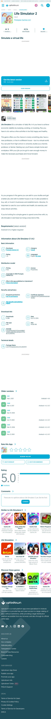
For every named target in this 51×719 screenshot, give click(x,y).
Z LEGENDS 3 (20, 587)
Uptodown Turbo (9, 683)
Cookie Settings (7, 705)
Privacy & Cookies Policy (10, 702)
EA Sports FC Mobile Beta (33, 587)
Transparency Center (8, 649)
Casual (33, 250)
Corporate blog (6, 655)
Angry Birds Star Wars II (20, 527)
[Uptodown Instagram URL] (14, 626)
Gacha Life (7, 527)
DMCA (3, 712)
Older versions (25, 88)
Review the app (25, 457)
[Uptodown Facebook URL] (22, 626)
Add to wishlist (9, 462)
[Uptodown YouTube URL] (2, 626)
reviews (7, 32)
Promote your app (7, 677)
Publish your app (7, 673)
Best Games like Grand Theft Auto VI (29, 1)
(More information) (12, 283)
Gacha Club (33, 527)
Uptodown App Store (9, 670)
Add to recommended (36, 462)
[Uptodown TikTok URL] (6, 626)
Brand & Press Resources (10, 652)
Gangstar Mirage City (7, 587)
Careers (4, 659)
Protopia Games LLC (22, 20)
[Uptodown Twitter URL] (10, 626)
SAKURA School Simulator (33, 557)
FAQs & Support (7, 687)
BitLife (7, 557)
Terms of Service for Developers (12, 709)
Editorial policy (6, 645)
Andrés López (11, 118)
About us (4, 639)
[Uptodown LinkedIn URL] (18, 626)
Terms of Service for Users (10, 698)
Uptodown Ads (6, 680)
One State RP (7, 1)
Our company (6, 642)
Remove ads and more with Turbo (24, 73)
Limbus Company (15, 1)
